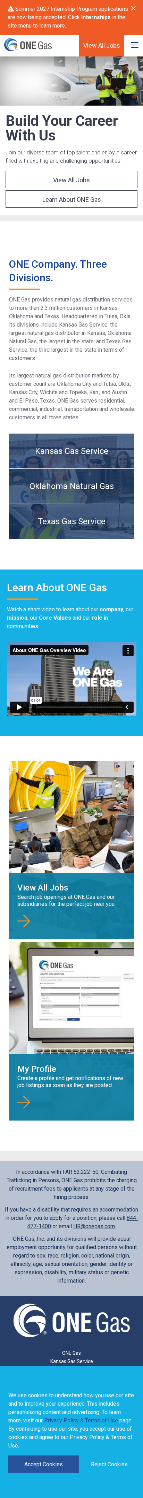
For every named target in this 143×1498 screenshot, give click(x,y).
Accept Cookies (43, 1464)
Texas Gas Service (72, 521)
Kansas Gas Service (71, 451)
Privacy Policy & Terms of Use (81, 1420)
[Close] (133, 8)
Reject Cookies (109, 1464)
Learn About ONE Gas (71, 199)
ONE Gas (71, 1353)
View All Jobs (101, 45)
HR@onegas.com (94, 1226)
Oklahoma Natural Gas (72, 486)
